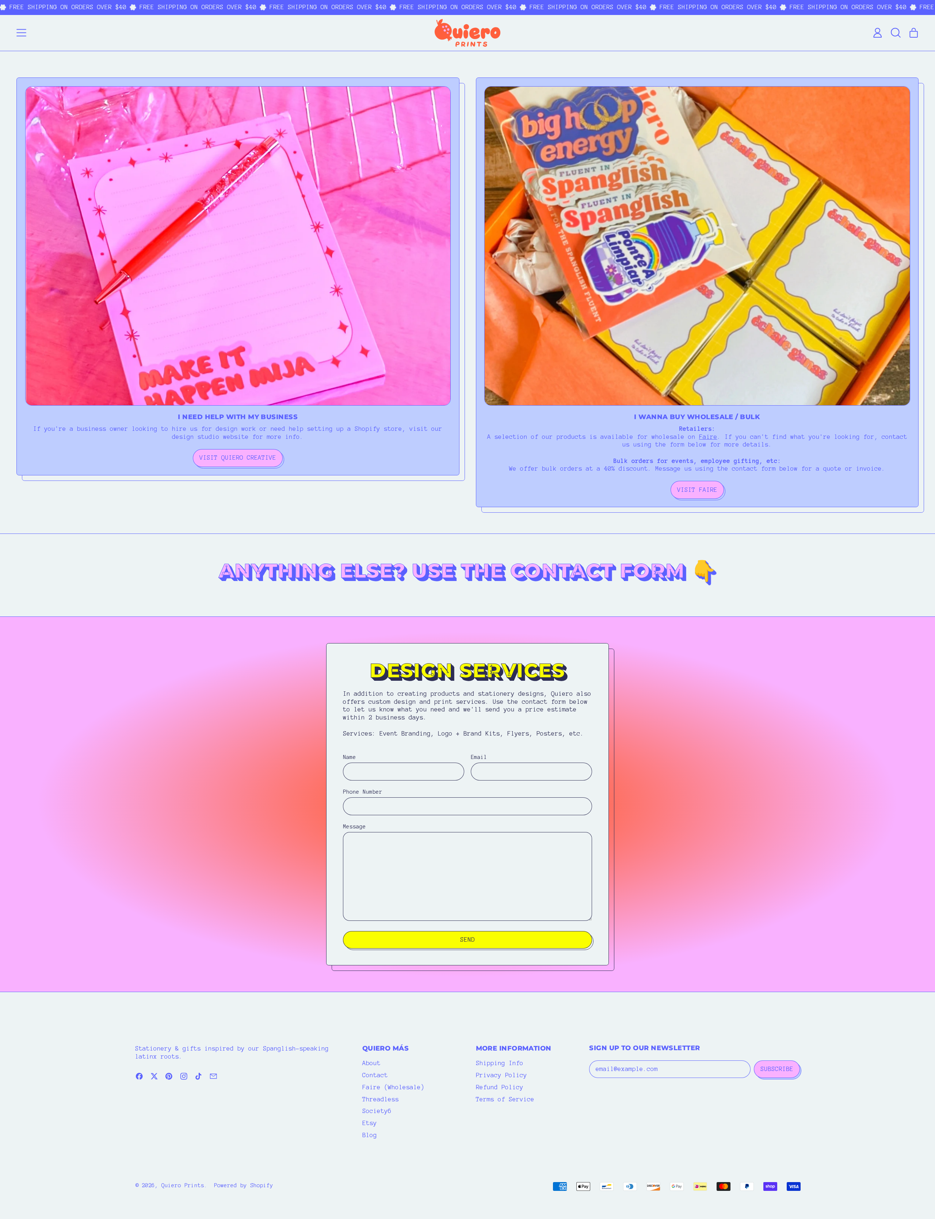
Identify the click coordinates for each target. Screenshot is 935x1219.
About (371, 1063)
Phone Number (362, 792)
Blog (369, 1135)
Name (349, 757)
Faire (708, 436)
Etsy (369, 1123)
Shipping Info (499, 1063)
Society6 (377, 1111)
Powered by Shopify (243, 1185)
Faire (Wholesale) (393, 1087)
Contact (375, 1075)
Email (479, 757)
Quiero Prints (182, 1185)
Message (354, 826)
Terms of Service (505, 1099)
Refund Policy (499, 1087)
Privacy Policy (501, 1075)
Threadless (380, 1099)
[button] (895, 32)
